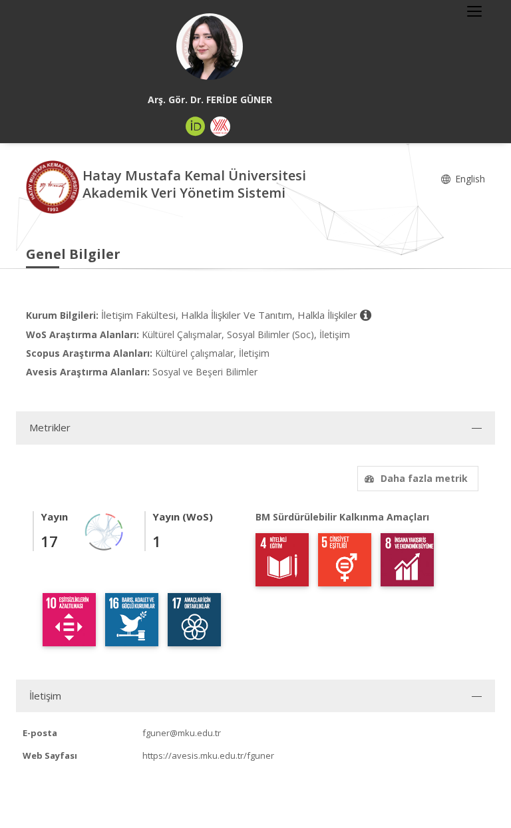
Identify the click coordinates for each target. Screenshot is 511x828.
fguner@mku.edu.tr (181, 733)
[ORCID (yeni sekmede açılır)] (195, 126)
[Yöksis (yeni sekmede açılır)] (220, 126)
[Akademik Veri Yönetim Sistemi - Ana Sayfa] (54, 186)
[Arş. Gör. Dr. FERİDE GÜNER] (209, 46)
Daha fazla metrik (424, 478)
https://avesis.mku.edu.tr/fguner (208, 755)
